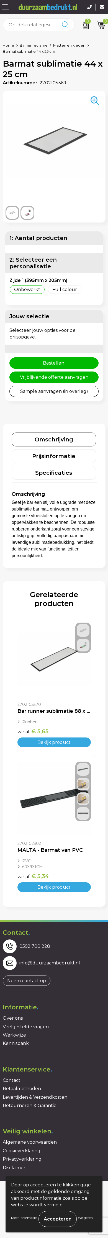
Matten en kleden (69, 45)
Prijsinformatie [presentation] (53, 456)
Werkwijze (14, 1035)
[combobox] (30, 25)
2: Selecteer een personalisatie (33, 263)
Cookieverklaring (21, 1150)
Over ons (13, 1018)
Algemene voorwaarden (30, 1142)
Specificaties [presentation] (53, 472)
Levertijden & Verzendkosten (35, 1097)
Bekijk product (54, 742)
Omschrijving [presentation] (54, 439)
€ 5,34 (33, 876)
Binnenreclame (34, 45)
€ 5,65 (32, 731)
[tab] (54, 439)
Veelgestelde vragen (26, 1026)
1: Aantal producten (38, 238)
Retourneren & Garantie (29, 1105)
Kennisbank (16, 1043)
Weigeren (85, 1218)
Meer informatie (24, 1218)
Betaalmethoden (22, 1088)
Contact (11, 1080)
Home (8, 45)
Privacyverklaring (22, 1159)
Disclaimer (14, 1167)
